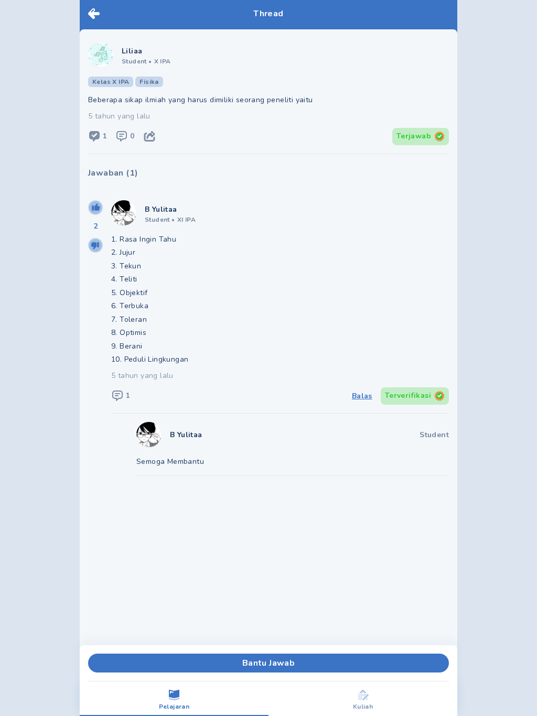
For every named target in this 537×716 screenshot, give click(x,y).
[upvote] (95, 207)
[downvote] (95, 245)
